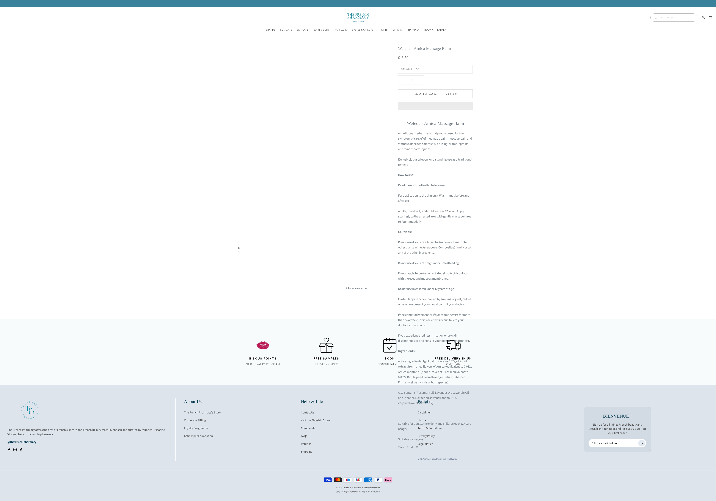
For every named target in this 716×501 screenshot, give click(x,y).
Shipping (306, 452)
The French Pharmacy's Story (202, 412)
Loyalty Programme (196, 428)
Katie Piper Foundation (198, 436)
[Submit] (641, 443)
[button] (435, 106)
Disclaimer (424, 412)
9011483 (453, 459)
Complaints (308, 428)
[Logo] (358, 17)
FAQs (304, 436)
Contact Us (307, 412)
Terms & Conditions (430, 428)
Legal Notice (425, 444)
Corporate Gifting (195, 420)
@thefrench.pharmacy (21, 442)
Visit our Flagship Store (315, 420)
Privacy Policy (426, 436)
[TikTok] (21, 449)
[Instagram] (15, 449)
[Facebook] (9, 449)
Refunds (306, 444)
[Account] (703, 17)
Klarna (422, 420)
